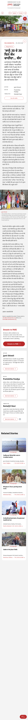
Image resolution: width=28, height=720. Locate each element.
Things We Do (9, 46)
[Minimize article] (24, 41)
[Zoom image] (25, 19)
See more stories (9, 369)
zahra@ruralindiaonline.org (9, 318)
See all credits (14, 98)
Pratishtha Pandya (17, 90)
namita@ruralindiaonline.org (9, 319)
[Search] (10, 13)
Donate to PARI (12, 344)
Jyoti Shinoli (17, 87)
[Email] (20, 419)
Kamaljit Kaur (18, 94)
